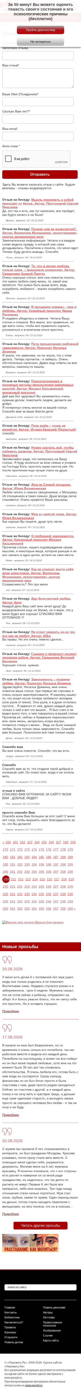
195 (41, 864)
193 (27, 864)
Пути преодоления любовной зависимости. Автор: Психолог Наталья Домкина (40, 347)
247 (55, 901)
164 (37, 842)
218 (64, 879)
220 (5, 886)
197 (55, 864)
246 (48, 901)
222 (19, 886)
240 (5, 901)
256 (48, 908)
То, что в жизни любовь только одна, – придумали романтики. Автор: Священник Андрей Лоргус (38, 269)
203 (27, 871)
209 (70, 871)
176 (48, 849)
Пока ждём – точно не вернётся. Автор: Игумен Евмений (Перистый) (39, 427)
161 (15, 842)
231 (12, 894)
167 (58, 842)
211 (13, 879)
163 (29, 842)
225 (41, 886)
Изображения (52, 1330)
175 (41, 849)
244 (34, 901)
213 (28, 879)
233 (27, 894)
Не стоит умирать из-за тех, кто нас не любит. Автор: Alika (39, 634)
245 (41, 901)
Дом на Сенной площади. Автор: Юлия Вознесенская (36, 486)
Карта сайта (51, 1340)
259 (70, 908)
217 (56, 879)
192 (19, 864)
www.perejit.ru (34, 1385)
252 (19, 908)
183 (27, 857)
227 (55, 886)
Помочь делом (13, 1342)
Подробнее (10, 1011)
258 (63, 908)
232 (19, 894)
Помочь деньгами (54, 1307)
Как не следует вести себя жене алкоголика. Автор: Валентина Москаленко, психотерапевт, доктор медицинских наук (37, 574)
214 (35, 879)
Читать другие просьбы (40, 1225)
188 (63, 857)
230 (5, 894)
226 (48, 886)
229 (70, 886)
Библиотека (12, 1317)
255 (41, 908)
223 (27, 886)
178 (63, 849)
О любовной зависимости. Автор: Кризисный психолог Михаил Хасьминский (38, 539)
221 (12, 886)
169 (73, 842)
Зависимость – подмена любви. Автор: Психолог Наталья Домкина (36, 681)
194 (34, 864)
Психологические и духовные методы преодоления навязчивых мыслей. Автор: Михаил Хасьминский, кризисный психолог (38, 386)
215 (42, 879)
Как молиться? (13, 1322)
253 (27, 908)
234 (34, 894)
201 (12, 871)
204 (34, 871)
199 (70, 864)
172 (19, 849)
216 (49, 879)
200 (5, 871)
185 (41, 857)
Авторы (48, 1312)
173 (27, 849)
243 (27, 901)
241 (12, 901)
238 (63, 894)
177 (55, 849)
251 (12, 908)
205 (41, 871)
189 (70, 857)
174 (34, 849)
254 (34, 908)
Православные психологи (52, 1324)
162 (22, 842)
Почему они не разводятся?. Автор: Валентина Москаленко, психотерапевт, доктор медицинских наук (39, 232)
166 (51, 842)
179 (70, 849)
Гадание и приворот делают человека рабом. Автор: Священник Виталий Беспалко (39, 657)
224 (34, 886)
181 (12, 857)
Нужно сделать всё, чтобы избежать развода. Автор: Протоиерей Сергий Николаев (39, 451)
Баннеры (10, 1332)
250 (5, 908)
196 (48, 864)
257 (55, 908)
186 (48, 857)
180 (5, 857)
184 (34, 857)
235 (41, 894)
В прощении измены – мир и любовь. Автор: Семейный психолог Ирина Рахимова (39, 310)
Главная (9, 1307)
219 (71, 879)
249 (70, 901)
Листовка (49, 1317)
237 (55, 894)
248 (63, 901)
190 (5, 864)
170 (5, 849)
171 (12, 849)
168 (65, 842)
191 (12, 864)
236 (48, 894)
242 (19, 901)
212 (20, 879)
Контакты (10, 1312)
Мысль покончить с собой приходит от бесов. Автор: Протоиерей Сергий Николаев (40, 203)
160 (8, 842)
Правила (10, 1327)
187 (55, 857)
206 (48, 871)
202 (19, 871)
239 (70, 894)
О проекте (11, 1337)
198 (63, 864)
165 (44, 842)
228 (63, 886)
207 (55, 871)
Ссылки (48, 1335)
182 (19, 857)
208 (63, 871)
